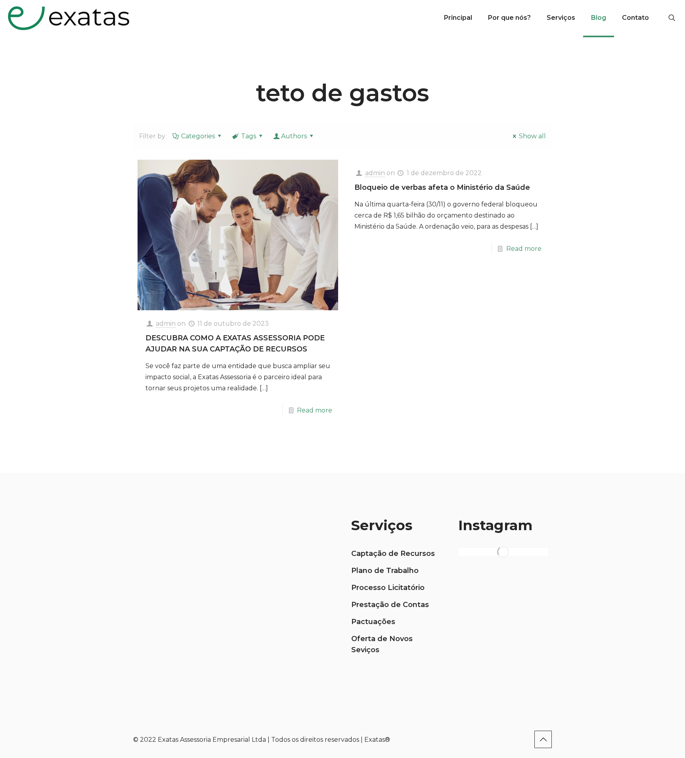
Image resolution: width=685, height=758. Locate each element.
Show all (532, 136)
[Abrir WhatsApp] (665, 738)
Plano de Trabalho (385, 570)
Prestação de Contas (390, 604)
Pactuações (373, 621)
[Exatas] (68, 18)
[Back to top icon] (543, 739)
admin (166, 323)
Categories (198, 136)
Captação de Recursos (393, 553)
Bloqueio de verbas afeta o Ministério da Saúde (442, 187)
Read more (314, 410)
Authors (294, 136)
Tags (248, 136)
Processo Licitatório (388, 587)
